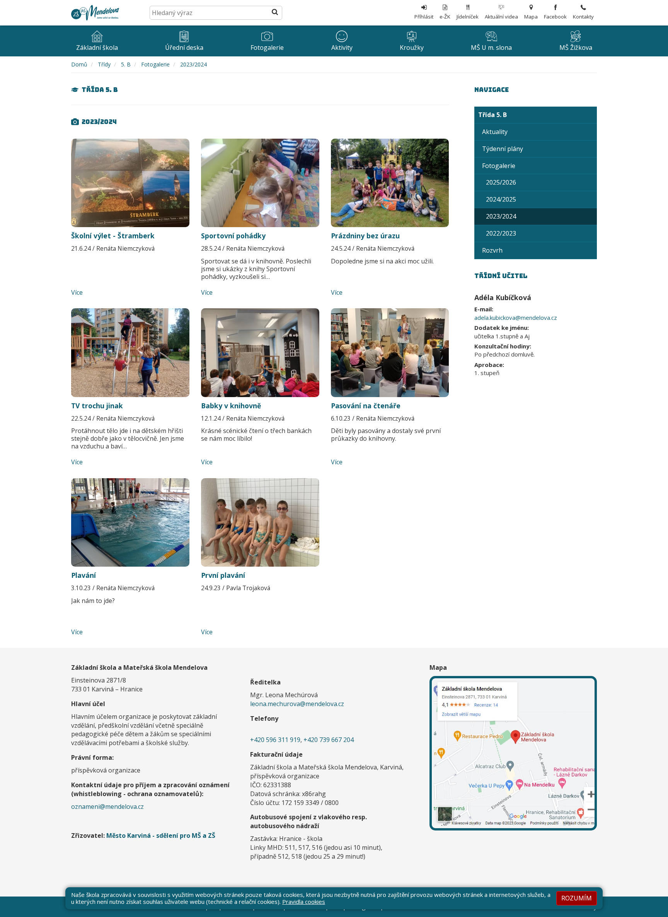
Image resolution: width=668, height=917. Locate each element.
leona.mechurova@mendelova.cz (297, 704)
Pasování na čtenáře (365, 405)
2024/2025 (501, 199)
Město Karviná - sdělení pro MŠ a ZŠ (160, 835)
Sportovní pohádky (233, 235)
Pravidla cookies (303, 901)
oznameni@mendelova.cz (107, 806)
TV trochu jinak (97, 405)
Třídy (104, 64)
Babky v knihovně (231, 405)
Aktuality (495, 131)
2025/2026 (501, 182)
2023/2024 (193, 64)
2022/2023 (501, 233)
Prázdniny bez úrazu (365, 235)
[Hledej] (275, 12)
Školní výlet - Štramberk (113, 235)
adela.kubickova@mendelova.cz (515, 317)
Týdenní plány (502, 148)
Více (77, 292)
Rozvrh (492, 250)
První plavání (223, 575)
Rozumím (576, 898)
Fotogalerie (155, 64)
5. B (126, 64)
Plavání (83, 575)
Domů (79, 64)
